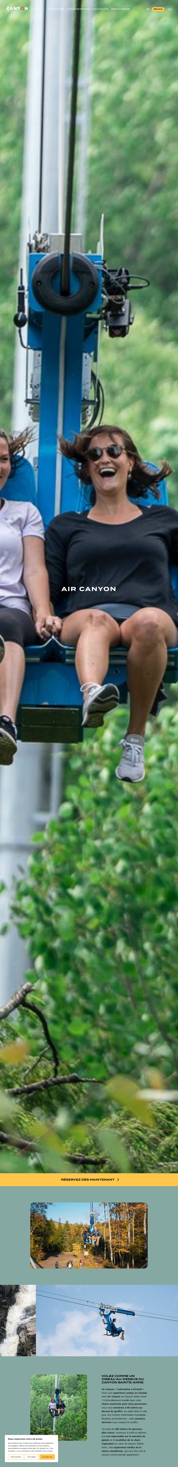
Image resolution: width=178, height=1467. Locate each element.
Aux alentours (100, 9)
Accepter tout (47, 1457)
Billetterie (158, 9)
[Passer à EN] (148, 9)
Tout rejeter (31, 1457)
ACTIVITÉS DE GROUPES (78, 9)
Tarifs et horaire (120, 9)
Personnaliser (16, 1457)
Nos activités (56, 9)
